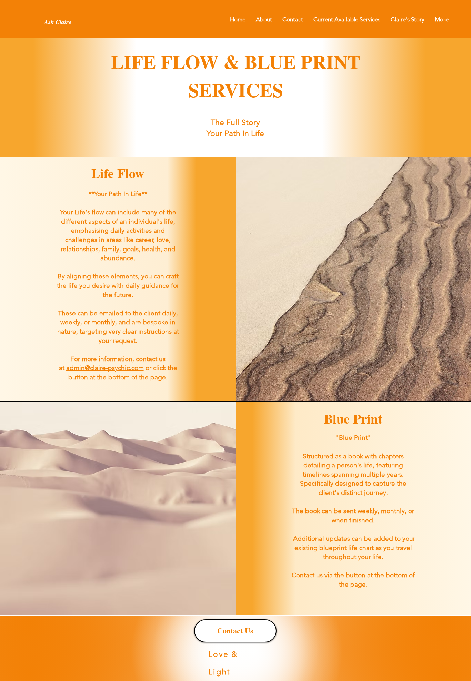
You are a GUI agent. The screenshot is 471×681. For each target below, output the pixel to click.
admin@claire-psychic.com (105, 368)
